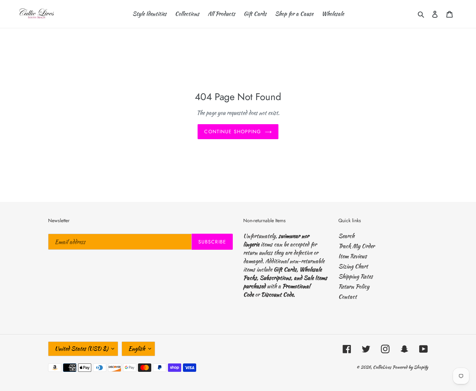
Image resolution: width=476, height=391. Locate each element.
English (136, 349)
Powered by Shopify (410, 367)
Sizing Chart (353, 266)
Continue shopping (232, 131)
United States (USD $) (81, 349)
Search (346, 236)
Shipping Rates (355, 276)
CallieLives (382, 367)
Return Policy (353, 287)
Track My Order (356, 246)
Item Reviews (352, 256)
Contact (347, 297)
